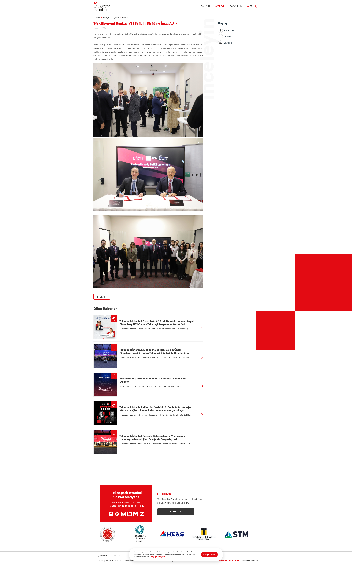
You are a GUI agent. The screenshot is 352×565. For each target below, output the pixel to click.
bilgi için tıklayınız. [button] (158, 557)
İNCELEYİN (220, 6)
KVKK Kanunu (98, 561)
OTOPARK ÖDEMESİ (219, 561)
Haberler (125, 18)
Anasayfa (97, 18)
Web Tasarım (245, 561)
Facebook (229, 30)
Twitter (227, 36)
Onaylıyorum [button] (209, 554)
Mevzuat (118, 561)
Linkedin (228, 42)
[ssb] (107, 534)
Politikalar (109, 561)
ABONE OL (176, 511)
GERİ (102, 296)
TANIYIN (205, 6)
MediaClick (254, 561)
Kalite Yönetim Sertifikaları (133, 561)
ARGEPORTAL (234, 561)
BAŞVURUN (236, 6)
